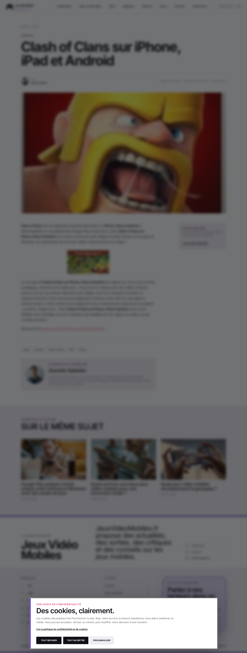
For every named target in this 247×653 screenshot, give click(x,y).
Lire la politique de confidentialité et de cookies (62, 629)
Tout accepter (76, 640)
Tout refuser (49, 640)
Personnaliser (101, 640)
